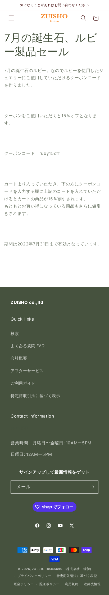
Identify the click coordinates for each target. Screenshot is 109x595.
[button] (11, 18)
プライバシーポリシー (34, 576)
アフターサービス (27, 370)
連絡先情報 (92, 584)
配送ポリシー (49, 584)
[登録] (92, 487)
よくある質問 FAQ (27, 345)
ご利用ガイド (23, 383)
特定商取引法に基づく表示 (35, 395)
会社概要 (19, 358)
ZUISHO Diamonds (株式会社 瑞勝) (61, 569)
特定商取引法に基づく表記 (77, 576)
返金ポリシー (24, 584)
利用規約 (72, 584)
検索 (15, 333)
